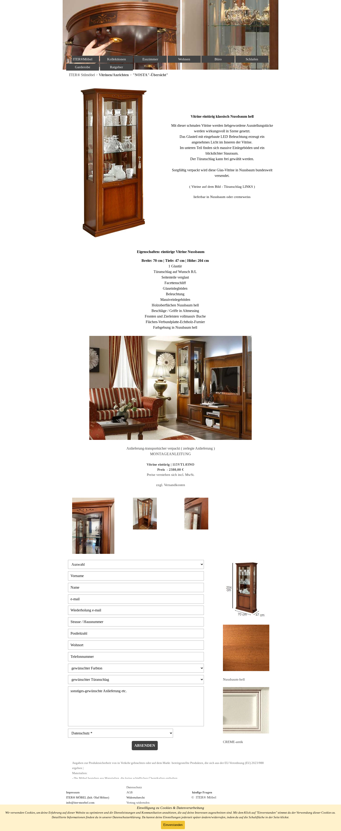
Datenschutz (134, 787)
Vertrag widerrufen (138, 802)
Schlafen (252, 59)
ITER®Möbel (82, 59)
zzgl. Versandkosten (170, 485)
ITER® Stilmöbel (82, 75)
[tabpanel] (170, 75)
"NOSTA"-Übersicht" (150, 75)
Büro (218, 59)
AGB (129, 792)
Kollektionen (116, 59)
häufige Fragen (202, 792)
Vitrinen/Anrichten (114, 75)
